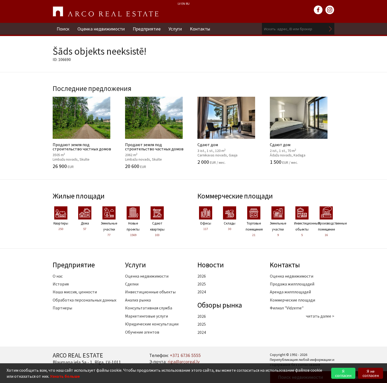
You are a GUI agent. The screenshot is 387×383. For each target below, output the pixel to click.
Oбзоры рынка (219, 304)
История (61, 284)
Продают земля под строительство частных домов (82, 149)
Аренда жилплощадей (290, 291)
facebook (318, 10)
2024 (201, 291)
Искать (330, 29)
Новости (210, 264)
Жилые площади (79, 195)
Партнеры (62, 307)
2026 (201, 276)
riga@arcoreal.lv (184, 362)
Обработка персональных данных (84, 300)
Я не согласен (371, 373)
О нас (58, 276)
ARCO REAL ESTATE (105, 12)
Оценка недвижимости (101, 29)
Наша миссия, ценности (75, 291)
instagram (329, 10)
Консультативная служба (148, 307)
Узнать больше (65, 376)
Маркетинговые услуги (146, 316)
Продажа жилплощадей (292, 284)
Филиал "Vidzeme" (287, 307)
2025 (201, 284)
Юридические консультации (151, 323)
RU (188, 4)
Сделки (131, 284)
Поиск (63, 29)
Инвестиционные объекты (150, 291)
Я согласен (343, 373)
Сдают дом (223, 147)
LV (179, 4)
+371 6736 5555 (185, 355)
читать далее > (320, 316)
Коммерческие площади (235, 195)
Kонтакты (200, 29)
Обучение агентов (142, 332)
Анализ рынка (138, 300)
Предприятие (147, 29)
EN (183, 4)
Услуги (175, 29)
